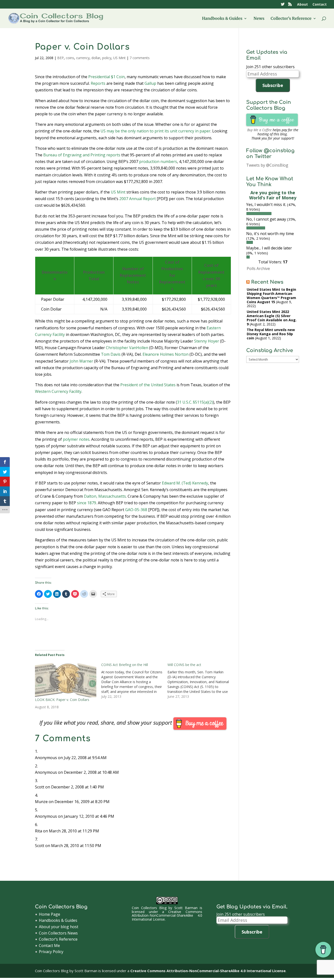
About (302, 5)
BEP (60, 57)
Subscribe (272, 85)
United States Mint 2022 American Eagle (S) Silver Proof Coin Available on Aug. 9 (272, 317)
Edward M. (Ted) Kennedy (185, 483)
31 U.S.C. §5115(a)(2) (195, 402)
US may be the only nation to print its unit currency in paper (155, 131)
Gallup (150, 83)
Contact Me (49, 945)
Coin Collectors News (58, 933)
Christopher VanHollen (127, 347)
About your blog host (58, 926)
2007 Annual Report (137, 198)
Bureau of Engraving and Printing (74, 155)
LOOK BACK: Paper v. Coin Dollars (62, 699)
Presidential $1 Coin (106, 76)
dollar (95, 57)
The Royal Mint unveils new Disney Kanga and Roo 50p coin (271, 333)
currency (82, 57)
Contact (319, 5)
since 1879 (86, 502)
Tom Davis (111, 354)
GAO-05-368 (136, 509)
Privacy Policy (51, 951)
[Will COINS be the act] (200, 680)
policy (106, 57)
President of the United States (148, 384)
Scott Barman (186, 907)
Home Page (49, 914)
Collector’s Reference (291, 19)
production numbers (158, 161)
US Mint (119, 57)
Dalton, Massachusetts (105, 496)
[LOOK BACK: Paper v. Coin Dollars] (65, 680)
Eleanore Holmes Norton (166, 354)
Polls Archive (258, 268)
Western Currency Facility (58, 391)
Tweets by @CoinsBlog (267, 165)
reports (113, 155)
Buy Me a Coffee (259, 130)
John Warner (81, 361)
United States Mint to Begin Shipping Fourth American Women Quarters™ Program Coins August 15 (271, 295)
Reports (98, 83)
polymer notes (76, 439)
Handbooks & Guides (222, 19)
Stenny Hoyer (206, 341)
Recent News (267, 282)
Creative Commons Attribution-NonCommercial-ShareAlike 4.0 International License (167, 915)
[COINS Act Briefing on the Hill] (134, 680)
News (259, 19)
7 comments (140, 57)
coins (70, 57)
